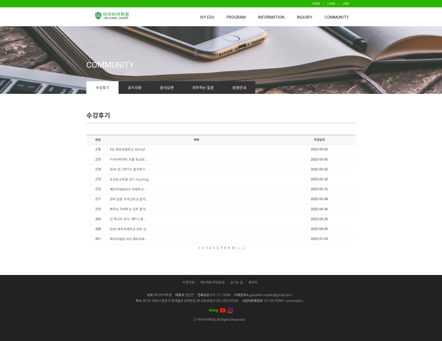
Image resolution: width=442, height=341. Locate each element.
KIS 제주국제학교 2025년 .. (129, 149)
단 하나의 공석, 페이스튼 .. (128, 219)
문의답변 (167, 87)
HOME (316, 3)
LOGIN (331, 3)
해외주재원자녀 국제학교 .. (128, 189)
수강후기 (102, 87)
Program (236, 17)
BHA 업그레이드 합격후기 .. (129, 169)
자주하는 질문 (203, 87)
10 (233, 248)
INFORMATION (271, 17)
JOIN (346, 3)
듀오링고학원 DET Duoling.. (130, 179)
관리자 (252, 282)
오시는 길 (236, 282)
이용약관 (189, 282)
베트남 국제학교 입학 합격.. (128, 209)
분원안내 (239, 87)
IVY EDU (207, 17)
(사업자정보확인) (294, 301)
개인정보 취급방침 (212, 282)
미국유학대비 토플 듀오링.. (128, 159)
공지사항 (135, 87)
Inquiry (304, 17)
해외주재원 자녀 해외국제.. (128, 239)
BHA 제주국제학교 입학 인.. (129, 229)
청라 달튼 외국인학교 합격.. (128, 199)
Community (337, 17)
